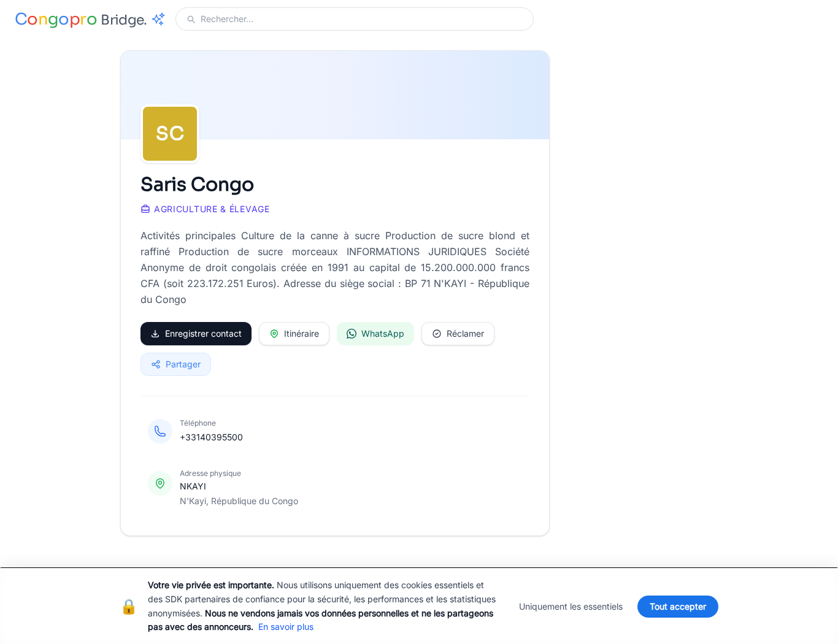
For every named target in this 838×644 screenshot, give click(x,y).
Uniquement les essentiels (571, 606)
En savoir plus (285, 626)
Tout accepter (678, 606)
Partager (183, 364)
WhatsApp (382, 333)
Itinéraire (301, 333)
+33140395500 (211, 437)
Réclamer (465, 333)
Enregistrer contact (203, 333)
